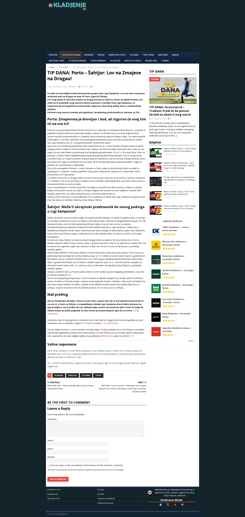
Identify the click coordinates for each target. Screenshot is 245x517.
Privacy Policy (95, 470)
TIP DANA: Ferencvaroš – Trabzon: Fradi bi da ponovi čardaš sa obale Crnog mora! (170, 110)
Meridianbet (107, 336)
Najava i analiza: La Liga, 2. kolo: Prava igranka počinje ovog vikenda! (179, 192)
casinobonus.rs (54, 489)
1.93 (135, 310)
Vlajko (73, 86)
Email (50, 448)
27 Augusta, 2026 (158, 118)
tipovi (98, 375)
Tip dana (86, 375)
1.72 (104, 323)
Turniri (165, 60)
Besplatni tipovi (117, 55)
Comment (52, 419)
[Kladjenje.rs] (68, 9)
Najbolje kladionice (173, 221)
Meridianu (52, 313)
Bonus (101, 55)
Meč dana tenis (56, 60)
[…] (175, 135)
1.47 (132, 336)
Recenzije (88, 55)
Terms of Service (112, 470)
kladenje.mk (52, 494)
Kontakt (100, 494)
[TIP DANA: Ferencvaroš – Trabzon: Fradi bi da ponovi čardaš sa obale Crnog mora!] (173, 90)
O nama (100, 489)
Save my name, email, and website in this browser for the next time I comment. (86, 465)
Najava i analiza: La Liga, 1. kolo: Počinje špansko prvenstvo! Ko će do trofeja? (180, 207)
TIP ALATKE (115, 60)
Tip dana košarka (77, 60)
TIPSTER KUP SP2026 (71, 55)
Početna (53, 55)
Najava (175, 55)
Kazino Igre (151, 60)
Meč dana (163, 55)
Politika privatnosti (105, 503)
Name (50, 440)
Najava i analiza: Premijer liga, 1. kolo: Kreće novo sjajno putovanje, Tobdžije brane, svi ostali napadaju (179, 165)
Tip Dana (134, 55)
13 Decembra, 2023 (59, 86)
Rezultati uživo (132, 60)
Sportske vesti (53, 498)
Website (51, 457)
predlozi (72, 375)
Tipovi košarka (98, 60)
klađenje (59, 375)
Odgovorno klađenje (106, 498)
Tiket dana (148, 55)
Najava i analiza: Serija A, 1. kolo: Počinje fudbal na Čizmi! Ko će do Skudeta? (180, 149)
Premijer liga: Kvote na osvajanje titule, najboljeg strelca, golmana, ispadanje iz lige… (180, 180)
